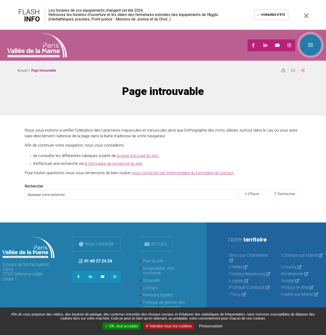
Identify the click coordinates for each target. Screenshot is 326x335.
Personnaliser (211, 326)
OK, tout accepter (123, 326)
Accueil (22, 70)
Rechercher (34, 186)
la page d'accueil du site (138, 155)
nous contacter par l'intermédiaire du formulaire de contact (182, 172)
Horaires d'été (273, 14)
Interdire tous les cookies (170, 326)
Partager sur (303, 70)
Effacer (253, 194)
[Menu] (310, 45)
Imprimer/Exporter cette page (283, 70)
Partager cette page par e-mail (293, 70)
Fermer (306, 15)
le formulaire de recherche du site (113, 163)
